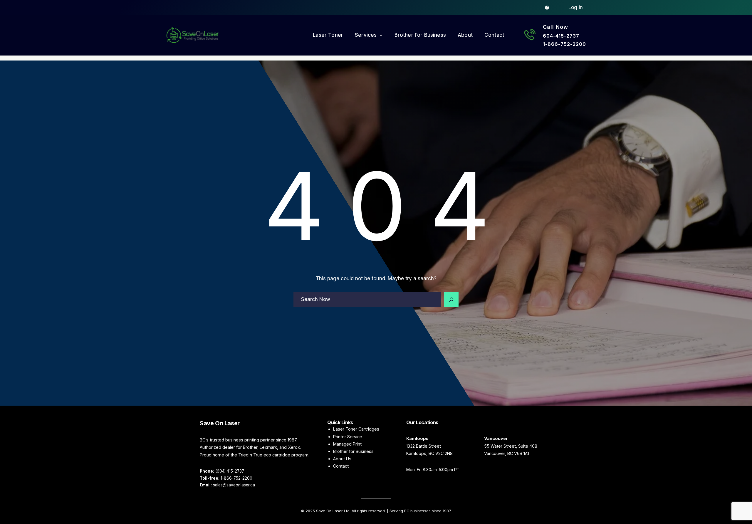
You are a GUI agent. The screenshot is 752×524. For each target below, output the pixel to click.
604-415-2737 (561, 36)
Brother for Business (353, 451)
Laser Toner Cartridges (356, 428)
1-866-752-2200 (564, 44)
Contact (341, 465)
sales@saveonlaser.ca (234, 485)
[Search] (451, 299)
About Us (342, 458)
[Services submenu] (381, 35)
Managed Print (347, 443)
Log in (575, 7)
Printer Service (347, 436)
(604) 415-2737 (229, 471)
